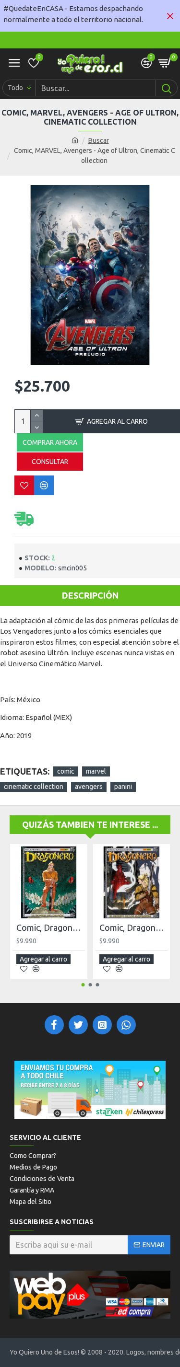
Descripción (90, 595)
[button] (82, 984)
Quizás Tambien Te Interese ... (90, 824)
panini (123, 786)
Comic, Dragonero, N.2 (133, 927)
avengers (89, 786)
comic (65, 771)
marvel (96, 771)
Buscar (98, 140)
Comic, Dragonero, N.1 (50, 927)
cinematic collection (33, 786)
